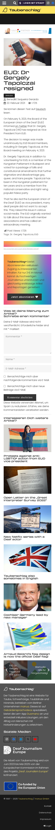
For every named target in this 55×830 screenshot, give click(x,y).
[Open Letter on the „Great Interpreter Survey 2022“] (27, 480)
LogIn (48, 825)
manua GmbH (42, 798)
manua (24, 706)
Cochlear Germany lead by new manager (26, 616)
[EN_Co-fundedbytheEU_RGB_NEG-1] (25, 786)
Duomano (33, 714)
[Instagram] (48, 3)
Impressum (45, 819)
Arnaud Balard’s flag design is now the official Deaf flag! (27, 655)
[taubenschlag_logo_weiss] (19, 689)
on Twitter (21, 126)
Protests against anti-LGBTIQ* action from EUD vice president (24, 458)
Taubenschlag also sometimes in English (21, 577)
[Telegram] (21, 739)
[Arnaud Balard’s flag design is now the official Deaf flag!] (27, 636)
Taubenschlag (25, 798)
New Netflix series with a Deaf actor (24, 538)
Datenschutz (45, 812)
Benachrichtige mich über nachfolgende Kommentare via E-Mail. (26, 378)
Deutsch (41, 109)
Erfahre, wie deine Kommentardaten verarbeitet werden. (26, 408)
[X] (28, 739)
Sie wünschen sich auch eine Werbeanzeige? (21, 249)
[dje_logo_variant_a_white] (23, 750)
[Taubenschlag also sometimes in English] (27, 558)
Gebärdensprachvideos (18, 710)
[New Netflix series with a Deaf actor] (27, 519)
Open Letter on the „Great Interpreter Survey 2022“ (25, 499)
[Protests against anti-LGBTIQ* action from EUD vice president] (27, 438)
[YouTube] (35, 739)
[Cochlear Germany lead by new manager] (27, 597)
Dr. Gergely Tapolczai (21, 234)
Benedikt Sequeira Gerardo (23, 99)
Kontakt (47, 806)
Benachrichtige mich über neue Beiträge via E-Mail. (24, 388)
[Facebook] (14, 739)
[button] (4, 3)
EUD (36, 234)
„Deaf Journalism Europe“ (33, 771)
